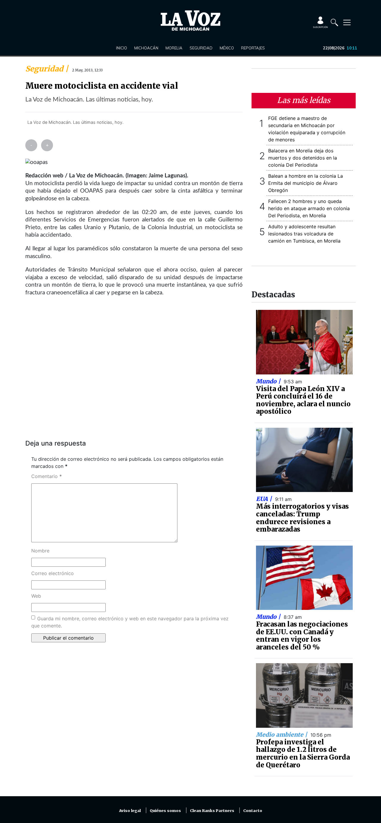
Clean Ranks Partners (212, 811)
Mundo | (269, 381)
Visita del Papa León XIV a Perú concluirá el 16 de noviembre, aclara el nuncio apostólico (303, 400)
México (227, 48)
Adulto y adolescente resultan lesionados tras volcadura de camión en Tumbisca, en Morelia (304, 234)
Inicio (121, 48)
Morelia (173, 48)
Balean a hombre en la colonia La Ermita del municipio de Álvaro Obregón (305, 183)
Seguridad (201, 48)
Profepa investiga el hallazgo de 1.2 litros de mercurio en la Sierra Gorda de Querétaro (303, 753)
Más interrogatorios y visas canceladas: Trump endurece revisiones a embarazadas (302, 517)
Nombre (40, 551)
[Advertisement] (134, 374)
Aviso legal (130, 811)
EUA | (264, 498)
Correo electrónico (52, 573)
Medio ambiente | (282, 734)
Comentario (46, 476)
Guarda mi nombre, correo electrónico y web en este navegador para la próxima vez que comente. (130, 622)
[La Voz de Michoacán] (190, 20)
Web (36, 596)
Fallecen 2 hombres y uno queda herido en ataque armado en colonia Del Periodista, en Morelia (309, 208)
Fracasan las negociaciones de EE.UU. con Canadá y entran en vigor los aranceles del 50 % (302, 635)
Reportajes (253, 48)
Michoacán (146, 48)
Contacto (252, 811)
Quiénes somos (165, 811)
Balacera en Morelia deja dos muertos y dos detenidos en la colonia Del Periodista (302, 158)
